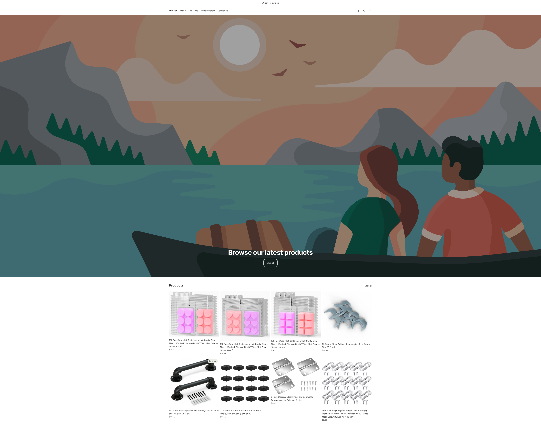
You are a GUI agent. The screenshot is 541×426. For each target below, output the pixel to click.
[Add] (214, 333)
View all (368, 286)
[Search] (358, 11)
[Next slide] (214, 314)
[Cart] (370, 11)
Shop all (270, 263)
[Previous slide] (173, 314)
